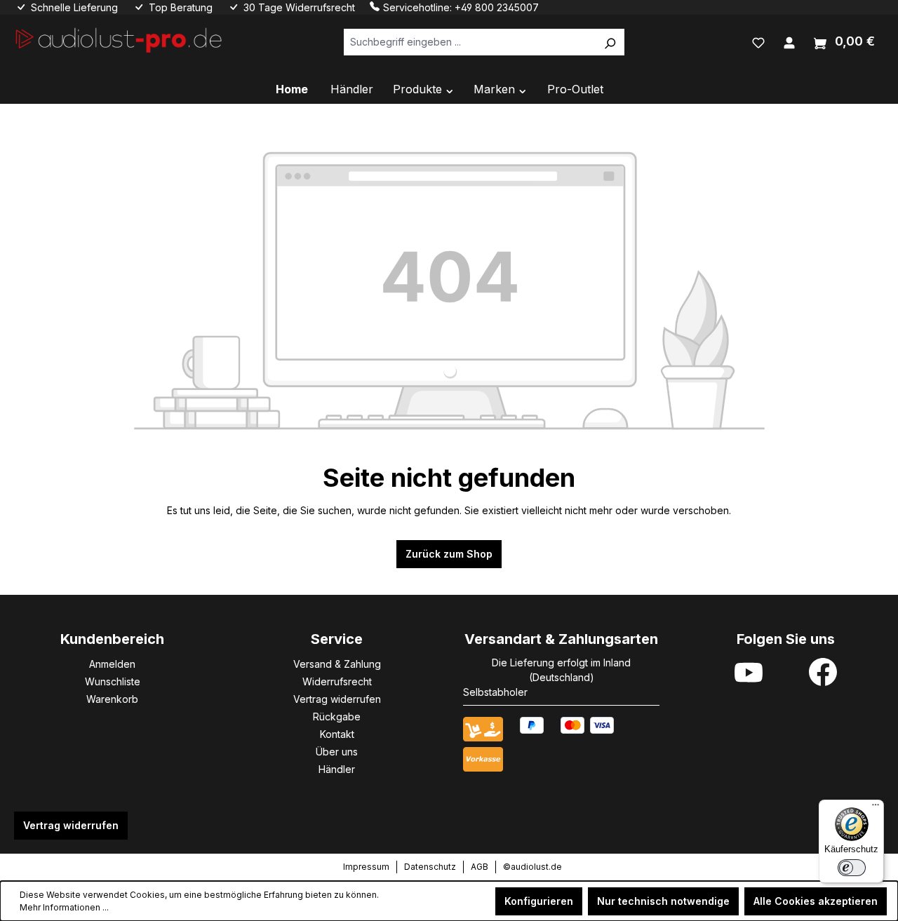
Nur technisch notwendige (663, 901)
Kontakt (337, 734)
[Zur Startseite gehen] (119, 39)
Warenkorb (112, 699)
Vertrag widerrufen (337, 699)
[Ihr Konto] (789, 41)
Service (337, 639)
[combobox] (470, 42)
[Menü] (875, 808)
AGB (479, 866)
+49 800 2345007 (497, 7)
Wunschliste (112, 681)
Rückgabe (337, 716)
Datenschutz (430, 866)
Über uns (337, 752)
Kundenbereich (112, 639)
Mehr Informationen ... (64, 907)
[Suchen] (609, 42)
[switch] (852, 867)
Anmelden (112, 664)
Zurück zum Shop (449, 554)
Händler (337, 769)
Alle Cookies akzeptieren (815, 901)
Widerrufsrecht (337, 681)
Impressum (366, 866)
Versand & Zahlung (337, 664)
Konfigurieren (538, 901)
